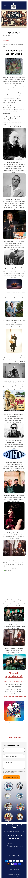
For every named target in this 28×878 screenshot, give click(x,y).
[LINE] (6, 835)
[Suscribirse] (21, 832)
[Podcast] (18, 838)
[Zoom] (13, 838)
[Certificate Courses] (8, 796)
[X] (19, 836)
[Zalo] (9, 835)
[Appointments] (20, 787)
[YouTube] (10, 838)
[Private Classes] (20, 817)
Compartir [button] (7, 40)
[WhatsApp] (24, 836)
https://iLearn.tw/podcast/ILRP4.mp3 (15, 681)
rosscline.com (10, 867)
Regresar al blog (15, 737)
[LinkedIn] (11, 835)
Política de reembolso (20, 867)
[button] (5, 5)
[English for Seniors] (8, 817)
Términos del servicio (15, 872)
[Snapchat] (14, 835)
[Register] (8, 787)
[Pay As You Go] (7, 806)
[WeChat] (21, 836)
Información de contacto (14, 874)
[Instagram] (3, 835)
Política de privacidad (15, 869)
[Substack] (15, 838)
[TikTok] (16, 836)
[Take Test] (19, 796)
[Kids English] (19, 806)
